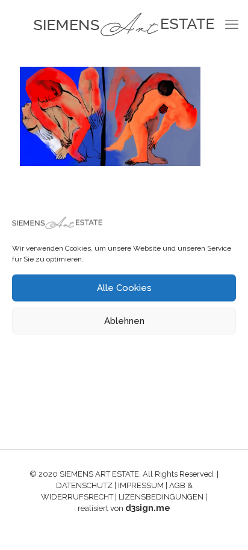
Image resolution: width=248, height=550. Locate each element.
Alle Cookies (124, 288)
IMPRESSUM (141, 485)
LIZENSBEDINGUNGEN (161, 496)
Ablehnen (124, 321)
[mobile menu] (232, 24)
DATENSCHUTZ (84, 485)
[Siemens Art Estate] (124, 24)
